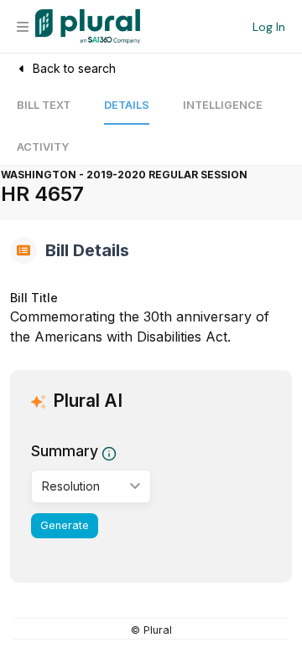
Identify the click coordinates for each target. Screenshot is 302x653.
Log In (269, 26)
